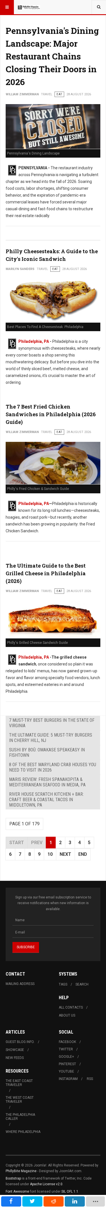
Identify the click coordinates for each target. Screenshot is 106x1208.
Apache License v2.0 (46, 1184)
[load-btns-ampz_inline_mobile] (95, 1201)
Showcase (15, 1050)
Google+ (66, 1057)
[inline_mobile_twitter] (32, 1201)
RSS (90, 1079)
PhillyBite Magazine (21, 1171)
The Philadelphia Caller (20, 1117)
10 (50, 854)
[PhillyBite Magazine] (29, 7)
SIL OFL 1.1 (69, 1191)
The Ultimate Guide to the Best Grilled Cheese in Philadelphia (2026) (46, 573)
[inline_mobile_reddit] (54, 1201)
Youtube (66, 1071)
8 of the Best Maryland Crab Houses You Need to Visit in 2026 (52, 767)
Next (65, 854)
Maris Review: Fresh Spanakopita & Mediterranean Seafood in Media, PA (47, 782)
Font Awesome (17, 1191)
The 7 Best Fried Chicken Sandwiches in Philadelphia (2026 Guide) (51, 414)
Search (81, 984)
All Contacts (71, 1007)
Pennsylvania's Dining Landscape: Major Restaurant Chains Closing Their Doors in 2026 (52, 56)
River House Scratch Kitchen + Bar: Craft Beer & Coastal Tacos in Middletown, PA (46, 799)
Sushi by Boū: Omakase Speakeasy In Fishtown (47, 752)
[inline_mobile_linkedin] (75, 1201)
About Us (67, 1015)
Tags (63, 984)
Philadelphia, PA (33, 341)
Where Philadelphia (23, 1132)
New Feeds (15, 1058)
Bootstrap (13, 1178)
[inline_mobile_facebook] (11, 1201)
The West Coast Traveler (20, 1100)
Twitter (66, 1049)
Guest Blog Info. (20, 1042)
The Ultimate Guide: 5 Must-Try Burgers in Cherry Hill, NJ (50, 737)
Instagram (68, 1079)
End (82, 854)
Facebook (67, 1042)
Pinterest (67, 1064)
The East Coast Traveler (19, 1083)
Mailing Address (20, 984)
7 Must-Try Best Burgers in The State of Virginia (51, 723)
